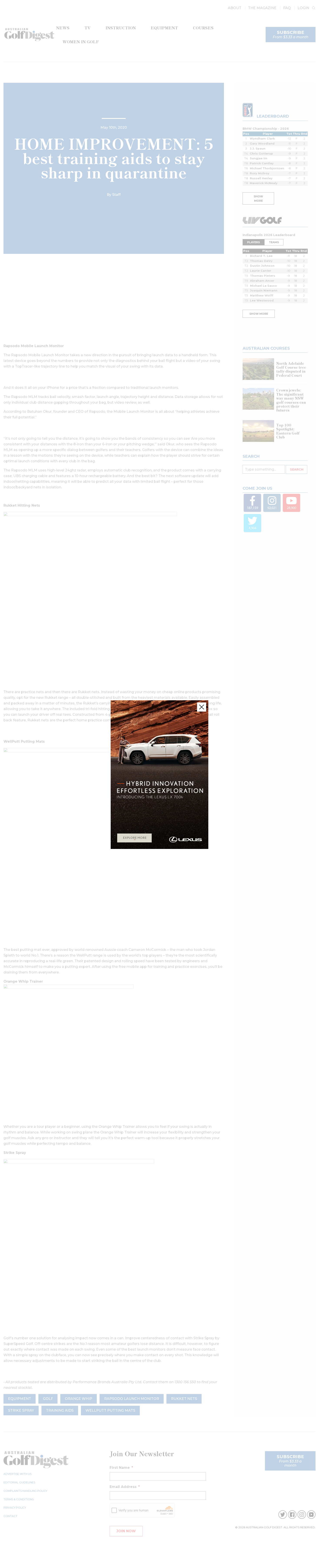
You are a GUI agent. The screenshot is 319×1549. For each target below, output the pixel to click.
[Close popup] (201, 707)
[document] (159, 774)
